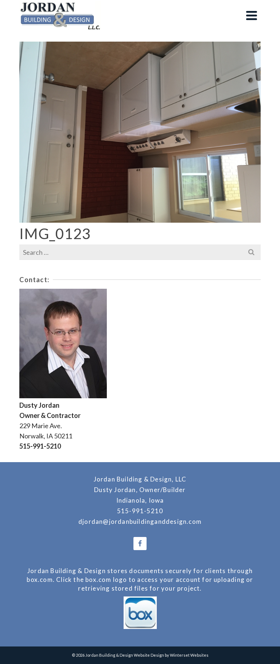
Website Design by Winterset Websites (171, 655)
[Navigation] (251, 15)
